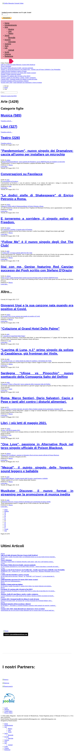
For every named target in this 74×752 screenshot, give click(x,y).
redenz (8, 204)
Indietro (6, 511)
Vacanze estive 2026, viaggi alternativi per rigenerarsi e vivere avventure (21, 82)
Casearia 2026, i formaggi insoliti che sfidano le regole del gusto (19, 79)
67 (5, 527)
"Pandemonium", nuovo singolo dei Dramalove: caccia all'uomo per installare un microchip (37, 152)
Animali (11, 50)
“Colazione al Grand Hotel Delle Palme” (30, 328)
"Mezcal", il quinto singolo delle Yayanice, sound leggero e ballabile (37, 469)
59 (5, 514)
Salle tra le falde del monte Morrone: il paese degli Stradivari (18, 64)
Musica (11, 29)
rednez (8, 160)
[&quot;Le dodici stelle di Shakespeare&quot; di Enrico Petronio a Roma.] (22, 206)
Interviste (12, 42)
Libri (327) (9, 126)
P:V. (7, 407)
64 (5, 522)
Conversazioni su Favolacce (22, 174)
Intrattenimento (11, 25)
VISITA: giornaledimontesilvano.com (15, 634)
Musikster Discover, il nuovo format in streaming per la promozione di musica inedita (37, 492)
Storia (7, 35)
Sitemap (6, 709)
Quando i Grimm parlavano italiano (11, 74)
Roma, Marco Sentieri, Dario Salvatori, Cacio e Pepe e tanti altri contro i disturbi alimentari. (37, 399)
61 (5, 517)
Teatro (10, 33)
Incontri (8, 40)
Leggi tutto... (4, 166)
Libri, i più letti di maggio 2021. (24, 423)
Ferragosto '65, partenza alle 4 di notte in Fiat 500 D (15, 76)
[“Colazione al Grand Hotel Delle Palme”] (13, 336)
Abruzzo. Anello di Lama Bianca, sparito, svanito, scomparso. (18, 77)
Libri (10, 31)
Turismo (8, 44)
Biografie (11, 38)
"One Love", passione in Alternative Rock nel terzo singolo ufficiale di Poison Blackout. (37, 446)
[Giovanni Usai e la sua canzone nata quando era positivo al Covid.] (20, 316)
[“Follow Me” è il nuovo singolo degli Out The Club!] (16, 253)
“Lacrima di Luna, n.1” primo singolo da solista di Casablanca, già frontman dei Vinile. (37, 351)
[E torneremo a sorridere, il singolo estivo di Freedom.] (16, 229)
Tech (6, 46)
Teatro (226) (10, 138)
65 (5, 524)
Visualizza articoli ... (6, 121)
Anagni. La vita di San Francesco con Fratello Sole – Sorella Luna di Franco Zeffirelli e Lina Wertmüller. (31, 69)
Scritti (7, 52)
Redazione (9, 56)
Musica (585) (11, 115)
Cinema (8, 54)
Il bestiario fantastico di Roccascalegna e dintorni (15, 81)
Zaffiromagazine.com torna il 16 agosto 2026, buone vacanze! (18, 73)
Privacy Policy (8, 712)
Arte (6, 27)
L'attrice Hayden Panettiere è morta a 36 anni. (14, 71)
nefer (7, 179)
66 (5, 526)
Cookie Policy (8, 711)
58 (5, 513)
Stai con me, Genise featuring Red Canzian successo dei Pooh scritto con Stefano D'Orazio (37, 268)
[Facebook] (6, 8)
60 (5, 516)
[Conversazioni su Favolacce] (9, 181)
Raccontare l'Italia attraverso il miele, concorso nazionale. (17, 68)
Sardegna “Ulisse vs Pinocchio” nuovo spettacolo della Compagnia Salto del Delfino (37, 374)
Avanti (6, 529)
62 (5, 519)
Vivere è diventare (6, 66)
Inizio (6, 509)
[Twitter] (8, 8)
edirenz (8, 276)
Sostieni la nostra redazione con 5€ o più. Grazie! (16, 12)
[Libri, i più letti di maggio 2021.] (10, 430)
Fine (5, 530)
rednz (8, 382)
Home (7, 23)
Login (6, 708)
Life (6, 48)
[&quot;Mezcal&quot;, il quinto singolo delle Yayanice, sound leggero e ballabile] (24, 478)
